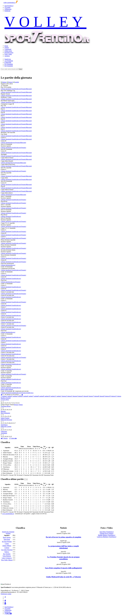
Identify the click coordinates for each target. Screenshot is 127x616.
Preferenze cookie (6, 594)
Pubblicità (7, 11)
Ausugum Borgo (6, 406)
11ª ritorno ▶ (13, 438)
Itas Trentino (6, 554)
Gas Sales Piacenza (6, 550)
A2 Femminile (8, 61)
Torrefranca (4, 425)
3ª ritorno (74, 396)
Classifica (14, 89)
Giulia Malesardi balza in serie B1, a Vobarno (63, 577)
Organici (23, 89)
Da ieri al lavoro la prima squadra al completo (63, 537)
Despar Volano (18, 404)
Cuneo (7, 543)
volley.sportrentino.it (9, 2)
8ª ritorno (101, 396)
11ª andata (57, 396)
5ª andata (24, 396)
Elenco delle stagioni (7, 389)
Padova (7, 552)
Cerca (31, 393)
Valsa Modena (7, 556)
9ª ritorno (106, 396)
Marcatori (29, 89)
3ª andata (14, 396)
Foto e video (8, 54)
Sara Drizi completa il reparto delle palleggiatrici (63, 568)
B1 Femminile (8, 64)
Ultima (3, 89)
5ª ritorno (84, 396)
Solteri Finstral (5, 418)
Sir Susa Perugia (7, 541)
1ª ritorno (63, 396)
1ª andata (3, 396)
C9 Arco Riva (5, 399)
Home (6, 46)
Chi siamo (7, 7)
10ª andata (51, 396)
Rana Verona (7, 537)
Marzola (3, 411)
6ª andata (30, 396)
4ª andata (19, 396)
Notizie (6, 47)
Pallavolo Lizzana (6, 426)
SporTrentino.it (8, 6)
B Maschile (7, 62)
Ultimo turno (8, 51)
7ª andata (35, 396)
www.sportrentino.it (8, 513)
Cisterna (6, 547)
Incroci (19, 89)
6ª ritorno (90, 396)
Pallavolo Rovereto (6, 420)
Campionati (7, 49)
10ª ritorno (112, 396)
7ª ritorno (95, 396)
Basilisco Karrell (6, 398)
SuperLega (7, 59)
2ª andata (8, 396)
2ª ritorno (68, 396)
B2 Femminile (8, 66)
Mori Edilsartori (5, 413)
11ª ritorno (118, 396)
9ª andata (45, 396)
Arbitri (28, 393)
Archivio (7, 56)
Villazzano (4, 431)
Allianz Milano (6, 545)
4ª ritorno (79, 396)
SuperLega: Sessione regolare (8, 532)
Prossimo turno (8, 52)
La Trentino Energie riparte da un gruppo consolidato (63, 558)
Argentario (4, 433)
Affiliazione (7, 9)
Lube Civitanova (7, 558)
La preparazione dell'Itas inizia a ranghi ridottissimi (63, 547)
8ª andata (40, 396)
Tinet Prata (7, 539)
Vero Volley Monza (6, 560)
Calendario (8, 89)
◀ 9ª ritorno (4, 438)
